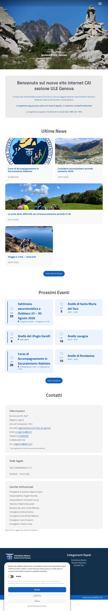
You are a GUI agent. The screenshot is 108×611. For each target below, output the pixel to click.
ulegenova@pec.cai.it (22, 443)
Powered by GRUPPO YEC (93, 597)
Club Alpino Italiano (79, 560)
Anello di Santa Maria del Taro (82, 306)
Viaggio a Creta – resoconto (22, 256)
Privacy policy (37, 606)
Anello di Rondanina (81, 355)
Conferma (37, 595)
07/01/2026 (13, 219)
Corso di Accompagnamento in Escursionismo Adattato (23, 170)
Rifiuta (37, 601)
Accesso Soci (79, 565)
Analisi (18, 576)
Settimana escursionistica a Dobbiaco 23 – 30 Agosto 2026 (29, 310)
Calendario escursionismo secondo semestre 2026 (75, 170)
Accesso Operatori (79, 562)
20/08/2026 (13, 176)
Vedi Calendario (54, 380)
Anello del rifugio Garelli (34, 336)
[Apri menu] (100, 4)
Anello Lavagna (78, 336)
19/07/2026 (63, 176)
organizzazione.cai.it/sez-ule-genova (34, 427)
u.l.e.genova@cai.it (23, 431)
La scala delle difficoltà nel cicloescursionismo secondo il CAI (39, 214)
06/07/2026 (13, 262)
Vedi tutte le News (54, 273)
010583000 (23, 436)
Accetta (37, 589)
